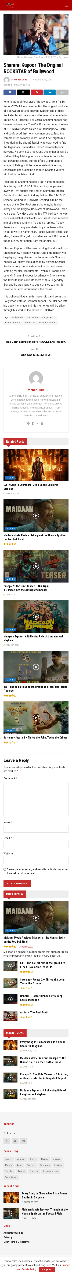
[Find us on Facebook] (6, 1141)
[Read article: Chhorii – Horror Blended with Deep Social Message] (10, 999)
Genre (10, 730)
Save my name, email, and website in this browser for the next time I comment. (37, 871)
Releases (45, 1165)
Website (8, 853)
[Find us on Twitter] (15, 1141)
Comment (10, 778)
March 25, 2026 (12, 494)
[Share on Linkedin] (50, 92)
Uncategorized (50, 1171)
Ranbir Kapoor (13, 322)
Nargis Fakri (48, 317)
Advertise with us (13, 1232)
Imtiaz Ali (32, 317)
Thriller (9, 1171)
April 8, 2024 (11, 595)
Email (7, 838)
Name (8, 822)
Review (58, 1165)
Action (8, 1159)
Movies (11, 528)
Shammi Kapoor (47, 322)
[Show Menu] (67, 5)
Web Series (11, 1177)
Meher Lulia (20, 79)
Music (10, 478)
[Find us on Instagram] (23, 1141)
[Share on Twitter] (23, 92)
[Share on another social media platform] (62, 92)
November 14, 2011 (42, 79)
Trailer (21, 1171)
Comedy (21, 1159)
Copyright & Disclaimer (17, 1241)
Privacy (7, 1237)
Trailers (34, 1171)
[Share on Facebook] (9, 92)
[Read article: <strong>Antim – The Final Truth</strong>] (10, 1016)
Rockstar (30, 322)
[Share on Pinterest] (37, 92)
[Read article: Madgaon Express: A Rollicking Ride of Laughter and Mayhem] (36, 616)
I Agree (47, 1269)
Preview (31, 1165)
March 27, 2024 (12, 645)
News (19, 1165)
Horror (44, 1159)
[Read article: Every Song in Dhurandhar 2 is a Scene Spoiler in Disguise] (36, 465)
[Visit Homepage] (9, 5)
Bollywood (17, 317)
